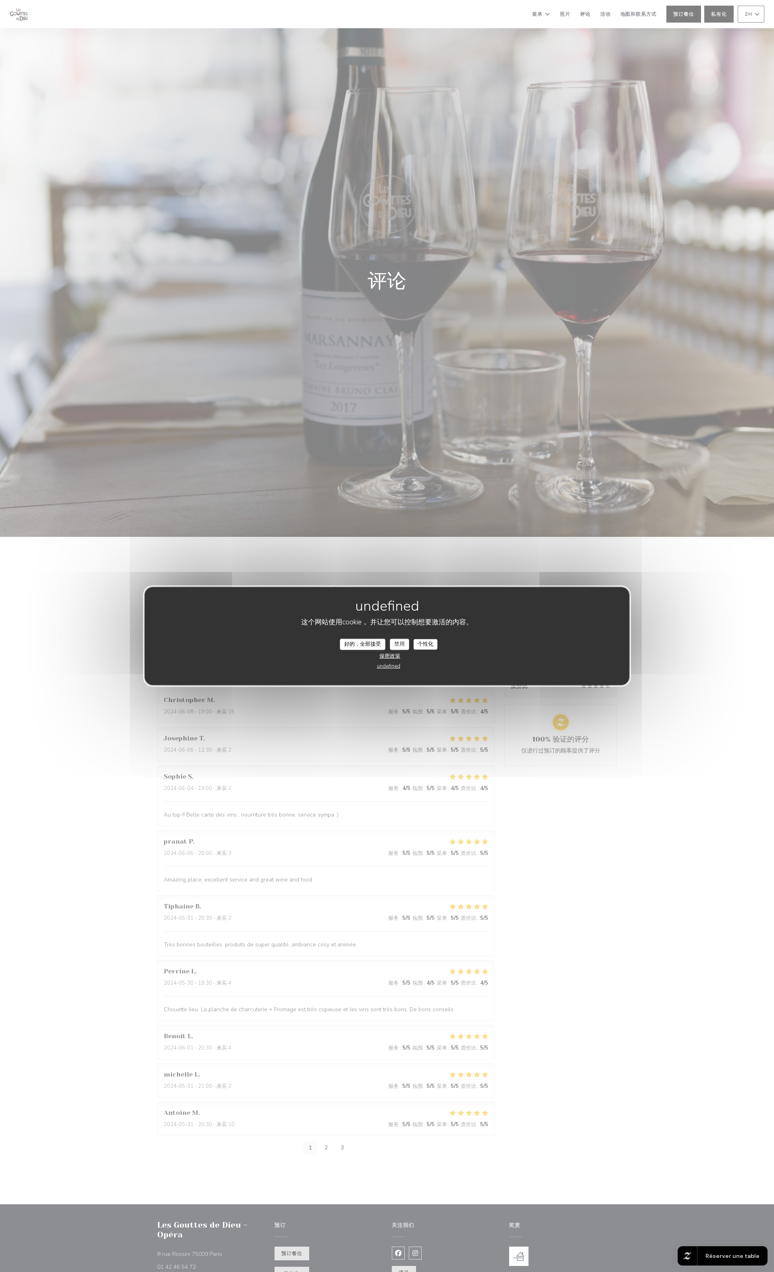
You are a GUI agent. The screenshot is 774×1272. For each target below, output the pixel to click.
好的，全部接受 (362, 644)
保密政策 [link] (389, 655)
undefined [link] (388, 665)
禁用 (399, 644)
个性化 (425, 644)
